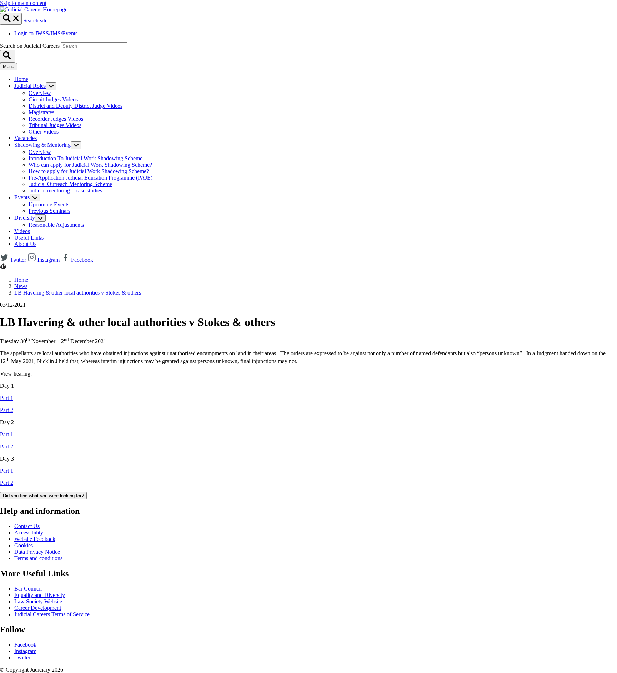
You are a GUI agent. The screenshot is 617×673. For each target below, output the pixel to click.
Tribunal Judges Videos (55, 125)
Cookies (23, 545)
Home (21, 79)
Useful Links (29, 238)
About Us (25, 244)
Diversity (24, 218)
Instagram (25, 651)
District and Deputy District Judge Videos (75, 106)
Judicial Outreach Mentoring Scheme (70, 184)
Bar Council (28, 589)
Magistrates (41, 112)
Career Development (37, 608)
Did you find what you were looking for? (43, 495)
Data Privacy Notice (37, 552)
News (20, 286)
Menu (8, 66)
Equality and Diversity (39, 595)
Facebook (25, 645)
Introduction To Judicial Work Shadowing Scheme (85, 158)
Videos (22, 231)
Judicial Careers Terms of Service (52, 614)
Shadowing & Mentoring (42, 145)
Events (22, 197)
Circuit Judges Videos (53, 99)
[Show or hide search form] (11, 19)
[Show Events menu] (35, 197)
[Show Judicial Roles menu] (51, 86)
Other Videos (44, 132)
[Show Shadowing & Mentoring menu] (76, 145)
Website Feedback (34, 539)
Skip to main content (23, 3)
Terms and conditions (38, 558)
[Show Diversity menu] (40, 218)
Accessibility (28, 532)
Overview (40, 93)
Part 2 (6, 410)
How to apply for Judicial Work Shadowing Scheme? (89, 171)
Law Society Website (38, 601)
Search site (35, 20)
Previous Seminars (49, 211)
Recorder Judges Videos (56, 119)
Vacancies (25, 138)
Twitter (22, 657)
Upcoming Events (49, 204)
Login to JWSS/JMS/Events (45, 33)
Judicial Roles (30, 86)
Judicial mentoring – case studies (65, 190)
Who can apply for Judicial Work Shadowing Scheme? (90, 165)
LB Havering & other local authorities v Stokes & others (77, 293)
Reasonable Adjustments (56, 225)
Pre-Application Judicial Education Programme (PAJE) (90, 178)
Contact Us (27, 526)
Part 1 (6, 398)
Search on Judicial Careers (30, 46)
